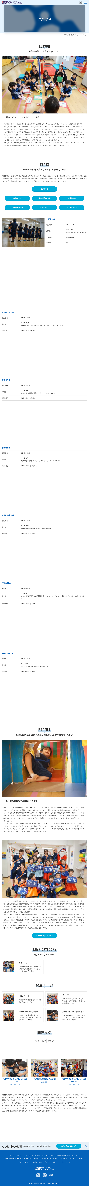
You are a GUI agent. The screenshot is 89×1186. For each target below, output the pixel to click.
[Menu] (85, 2)
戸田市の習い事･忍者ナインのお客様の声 (18, 1158)
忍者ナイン (81, 1158)
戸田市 (37, 1041)
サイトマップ (66, 1162)
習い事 (43, 1041)
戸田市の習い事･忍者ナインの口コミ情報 (40, 1155)
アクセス (51, 1041)
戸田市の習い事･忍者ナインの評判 (67, 1155)
